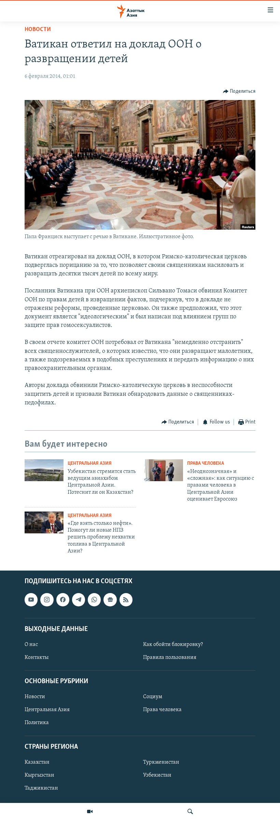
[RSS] (126, 599)
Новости (38, 30)
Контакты (36, 657)
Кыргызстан (39, 775)
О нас (31, 644)
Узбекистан (157, 775)
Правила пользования (169, 657)
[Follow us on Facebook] (62, 599)
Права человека (205, 463)
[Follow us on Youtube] (31, 599)
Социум (152, 697)
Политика (37, 722)
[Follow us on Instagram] (46, 599)
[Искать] (190, 811)
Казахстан (37, 762)
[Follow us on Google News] (109, 599)
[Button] (239, 91)
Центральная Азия (90, 463)
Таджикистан (41, 788)
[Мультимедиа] (90, 811)
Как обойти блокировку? (173, 644)
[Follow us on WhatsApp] (94, 599)
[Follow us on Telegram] (78, 599)
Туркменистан (161, 762)
